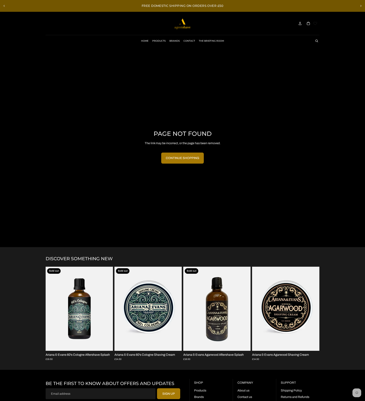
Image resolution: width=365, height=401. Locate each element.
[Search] (317, 41)
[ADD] (313, 344)
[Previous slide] (4, 6)
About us (243, 390)
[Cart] (308, 23)
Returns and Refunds (295, 397)
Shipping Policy (291, 390)
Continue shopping (182, 158)
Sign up (168, 393)
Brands (199, 397)
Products (200, 390)
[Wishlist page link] (315, 23)
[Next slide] (361, 6)
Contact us (244, 397)
